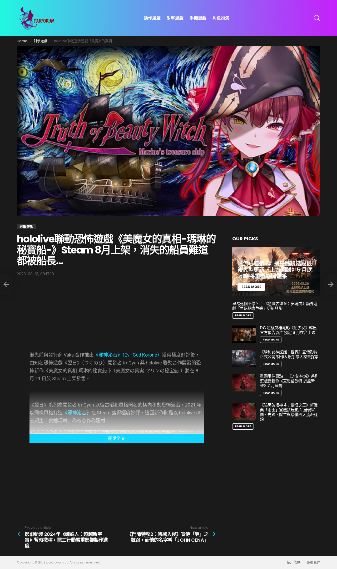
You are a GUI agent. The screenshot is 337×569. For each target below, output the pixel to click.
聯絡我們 (313, 562)
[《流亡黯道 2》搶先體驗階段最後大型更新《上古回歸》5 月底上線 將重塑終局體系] (276, 271)
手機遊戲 (198, 18)
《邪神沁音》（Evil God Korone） (128, 355)
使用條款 (293, 562)
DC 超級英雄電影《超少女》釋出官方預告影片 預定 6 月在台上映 (288, 330)
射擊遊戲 (175, 18)
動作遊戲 (152, 18)
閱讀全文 (116, 438)
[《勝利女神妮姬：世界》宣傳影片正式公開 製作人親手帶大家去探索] (244, 358)
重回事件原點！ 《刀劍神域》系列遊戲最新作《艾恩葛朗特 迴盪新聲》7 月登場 (289, 380)
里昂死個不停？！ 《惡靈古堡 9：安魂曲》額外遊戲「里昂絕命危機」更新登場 (275, 306)
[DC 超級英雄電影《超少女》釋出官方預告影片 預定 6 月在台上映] (244, 334)
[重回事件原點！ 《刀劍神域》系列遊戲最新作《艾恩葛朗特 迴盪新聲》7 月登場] (244, 383)
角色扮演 (220, 18)
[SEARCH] (317, 18)
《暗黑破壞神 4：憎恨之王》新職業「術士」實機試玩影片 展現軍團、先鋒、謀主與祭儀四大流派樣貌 (289, 412)
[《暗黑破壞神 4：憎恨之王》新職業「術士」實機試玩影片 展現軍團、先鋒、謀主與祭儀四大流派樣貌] (244, 411)
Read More (243, 315)
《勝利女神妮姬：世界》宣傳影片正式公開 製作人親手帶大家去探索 (289, 354)
